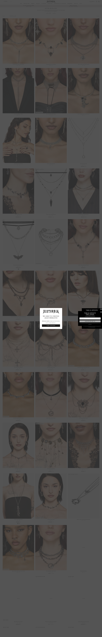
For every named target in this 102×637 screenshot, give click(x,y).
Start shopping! (51, 325)
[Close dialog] (101, 309)
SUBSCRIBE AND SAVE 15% (90, 321)
